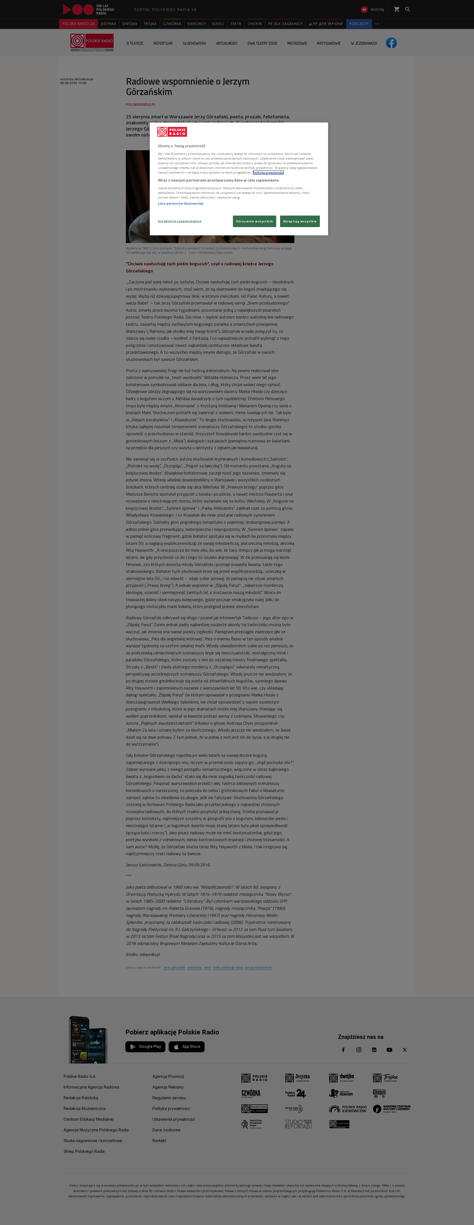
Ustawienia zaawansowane (179, 221)
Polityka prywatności (268, 172)
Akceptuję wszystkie (300, 221)
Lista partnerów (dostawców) (180, 203)
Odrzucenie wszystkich (254, 221)
